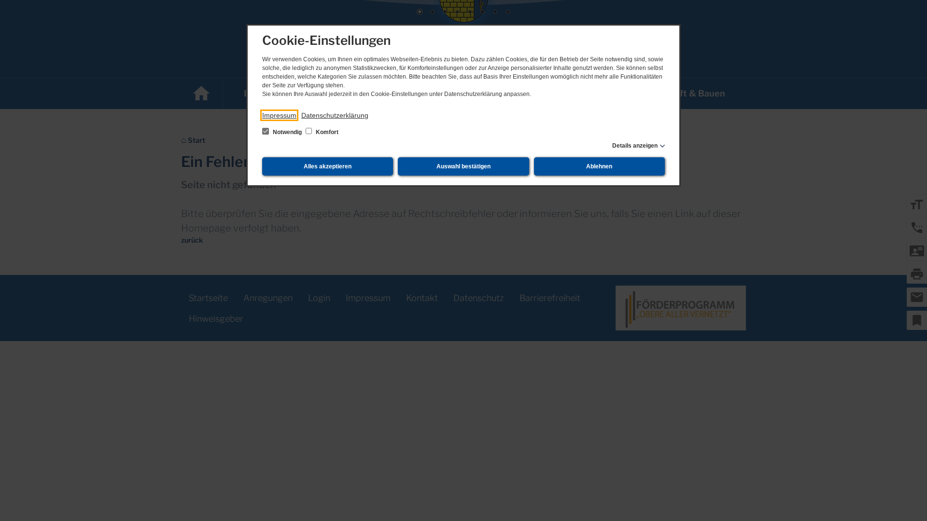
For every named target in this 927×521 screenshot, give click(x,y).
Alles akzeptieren (327, 166)
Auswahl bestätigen (463, 166)
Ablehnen (599, 166)
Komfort (326, 132)
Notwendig (287, 132)
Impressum (279, 115)
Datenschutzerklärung (334, 115)
